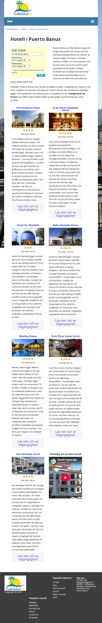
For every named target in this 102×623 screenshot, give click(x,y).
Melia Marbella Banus (65, 225)
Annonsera (82, 590)
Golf (55, 597)
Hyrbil (56, 591)
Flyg (55, 585)
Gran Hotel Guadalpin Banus (65, 109)
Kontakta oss (83, 588)
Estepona (34, 614)
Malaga (33, 602)
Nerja (32, 611)
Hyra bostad (59, 588)
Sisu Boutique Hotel (28, 454)
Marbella (33, 605)
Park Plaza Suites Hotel (66, 336)
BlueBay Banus (28, 336)
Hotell (23, 29)
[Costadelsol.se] (23, 14)
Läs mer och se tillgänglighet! (28, 208)
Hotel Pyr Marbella (28, 225)
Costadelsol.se (11, 29)
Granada (33, 617)
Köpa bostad (59, 594)
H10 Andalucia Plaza (28, 107)
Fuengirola (34, 608)
